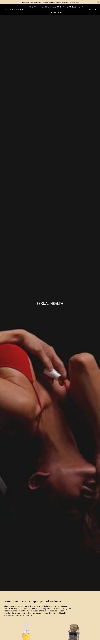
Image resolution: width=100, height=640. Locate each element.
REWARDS (57, 12)
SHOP (32, 6)
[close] (98, 2)
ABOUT (57, 6)
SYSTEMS (46, 6)
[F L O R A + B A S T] (14, 9)
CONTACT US (74, 6)
